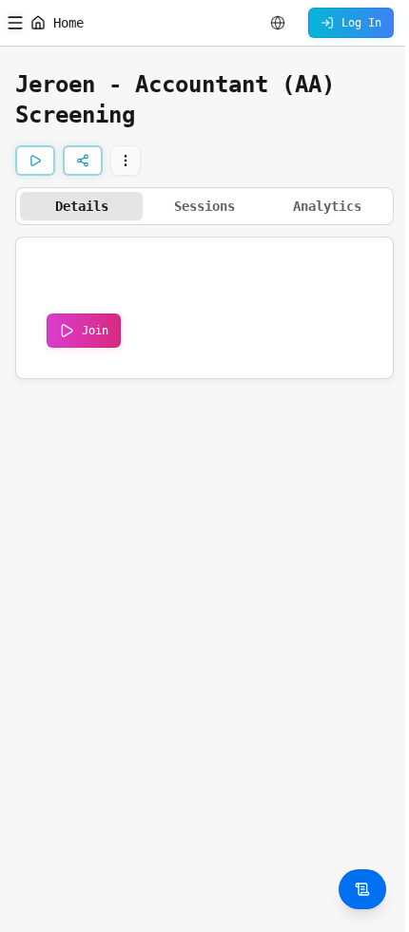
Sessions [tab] (204, 206)
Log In (361, 22)
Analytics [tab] (327, 206)
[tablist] (204, 206)
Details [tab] (81, 206)
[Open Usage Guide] (362, 889)
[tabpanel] (204, 308)
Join (95, 330)
